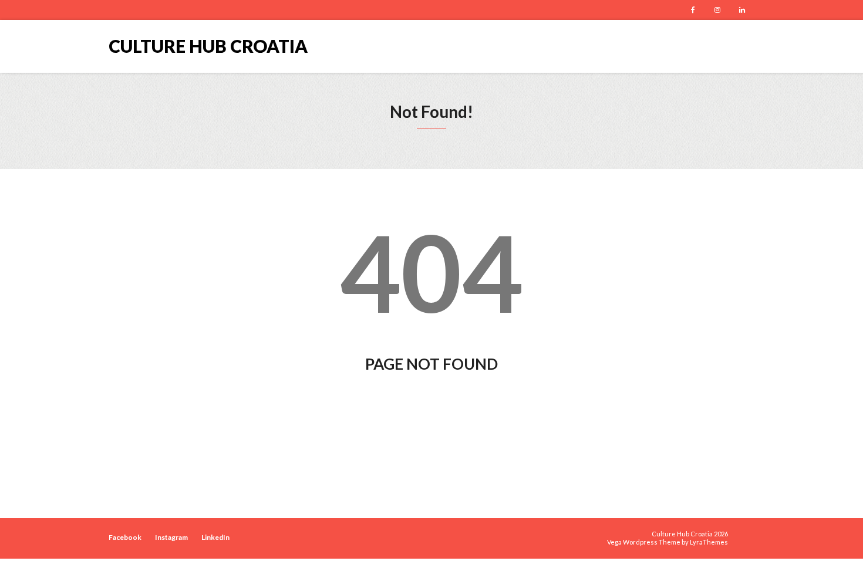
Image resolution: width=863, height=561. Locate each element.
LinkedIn (742, 10)
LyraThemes (709, 542)
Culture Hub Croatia (208, 45)
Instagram (717, 10)
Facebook (692, 10)
